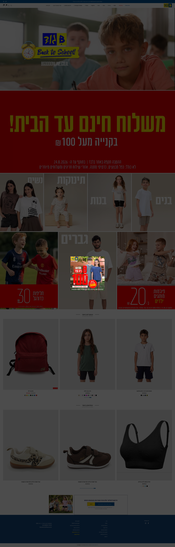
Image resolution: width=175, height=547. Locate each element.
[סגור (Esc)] (172, 258)
